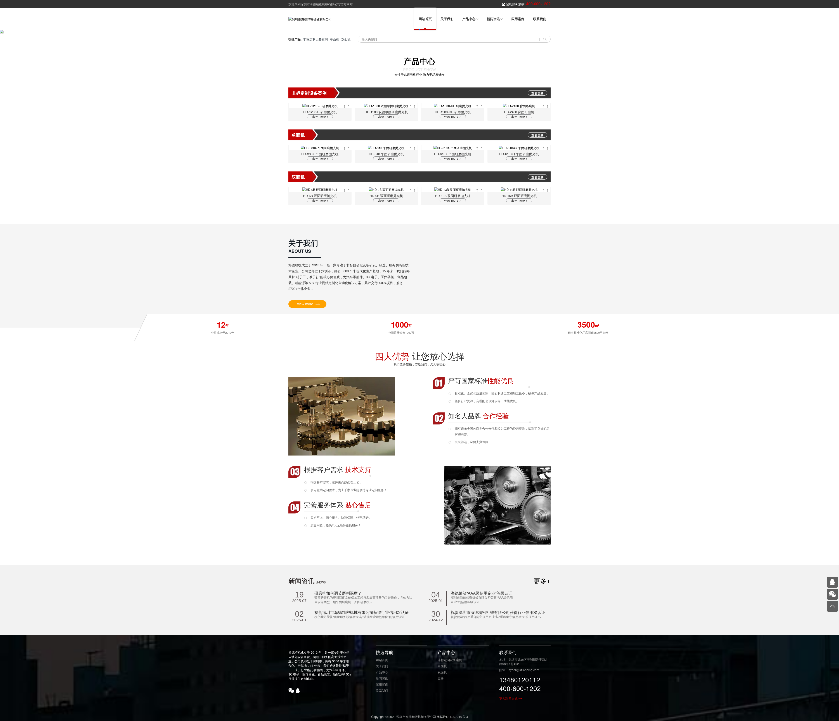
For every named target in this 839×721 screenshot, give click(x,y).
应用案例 (382, 684)
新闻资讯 (382, 678)
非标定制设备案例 (315, 39)
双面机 (345, 39)
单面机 (334, 39)
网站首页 (382, 660)
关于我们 (382, 666)
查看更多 (537, 93)
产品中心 (382, 672)
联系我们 (382, 690)
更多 (441, 678)
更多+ (542, 580)
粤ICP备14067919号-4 (452, 716)
